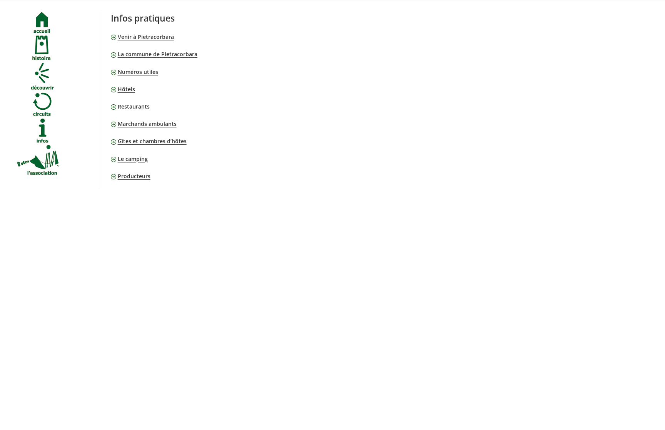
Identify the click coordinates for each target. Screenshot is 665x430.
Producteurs (134, 176)
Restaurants (134, 106)
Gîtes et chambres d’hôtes (152, 141)
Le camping (133, 158)
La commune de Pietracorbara (157, 54)
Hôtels (126, 89)
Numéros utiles (138, 71)
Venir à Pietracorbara (146, 36)
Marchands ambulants (147, 123)
